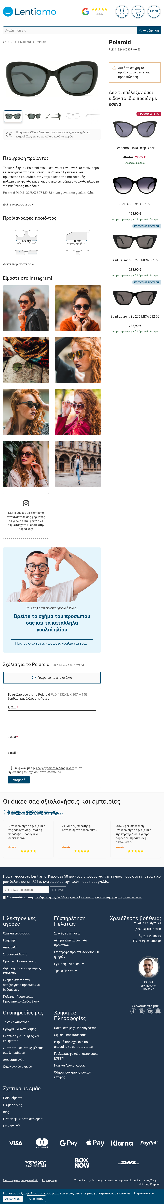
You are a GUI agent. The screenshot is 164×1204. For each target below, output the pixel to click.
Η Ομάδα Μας (12, 1104)
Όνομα (13, 737)
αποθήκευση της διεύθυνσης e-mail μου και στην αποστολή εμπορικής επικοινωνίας (89, 897)
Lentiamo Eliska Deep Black (135, 148)
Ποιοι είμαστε (13, 1097)
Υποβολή (18, 780)
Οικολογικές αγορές (17, 1066)
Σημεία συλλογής (15, 954)
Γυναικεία (24, 42)
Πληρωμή (9, 940)
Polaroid (41, 42)
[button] (13, 116)
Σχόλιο (13, 707)
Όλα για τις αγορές (16, 933)
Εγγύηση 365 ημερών (69, 964)
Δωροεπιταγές (13, 1059)
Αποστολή (10, 947)
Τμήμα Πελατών (65, 971)
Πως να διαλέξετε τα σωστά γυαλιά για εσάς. (52, 643)
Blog (6, 1111)
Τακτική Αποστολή (16, 1022)
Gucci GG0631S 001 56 (134, 204)
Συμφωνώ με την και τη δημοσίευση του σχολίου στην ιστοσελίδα (45, 770)
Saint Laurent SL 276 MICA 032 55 (135, 316)
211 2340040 (152, 936)
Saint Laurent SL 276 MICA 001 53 (135, 260)
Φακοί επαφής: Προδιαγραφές (75, 1027)
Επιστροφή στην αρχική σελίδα (20, 1180)
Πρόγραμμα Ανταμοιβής (19, 1029)
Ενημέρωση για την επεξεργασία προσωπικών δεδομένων (22, 985)
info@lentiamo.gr (149, 941)
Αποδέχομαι (13, 1199)
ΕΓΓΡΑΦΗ (58, 890)
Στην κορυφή (49, 1180)
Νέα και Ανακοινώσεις (70, 1065)
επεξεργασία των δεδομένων (55, 768)
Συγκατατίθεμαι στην (75, 897)
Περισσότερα (144, 1193)
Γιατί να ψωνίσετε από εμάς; (23, 1118)
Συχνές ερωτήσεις (67, 933)
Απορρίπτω (36, 1199)
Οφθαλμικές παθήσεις (70, 1034)
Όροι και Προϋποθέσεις (19, 961)
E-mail (13, 753)
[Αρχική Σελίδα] (4, 42)
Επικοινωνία (11, 1125)
